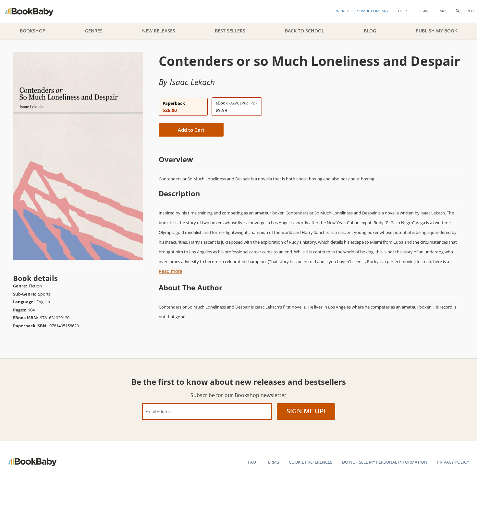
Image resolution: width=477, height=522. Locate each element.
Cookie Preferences (310, 462)
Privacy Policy (453, 462)
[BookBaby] (35, 11)
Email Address (158, 411)
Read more (170, 271)
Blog (370, 31)
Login (422, 10)
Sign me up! (306, 411)
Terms (272, 462)
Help (402, 10)
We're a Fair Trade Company (362, 10)
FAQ (252, 462)
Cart (441, 10)
